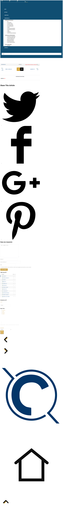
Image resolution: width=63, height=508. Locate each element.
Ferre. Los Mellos (8, 69)
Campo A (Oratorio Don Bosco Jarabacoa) (31, 64)
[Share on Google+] (21, 201)
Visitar (1, 301)
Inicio (3, 321)
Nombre (1, 259)
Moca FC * (4, 281)
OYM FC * (4, 279)
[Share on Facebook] (21, 163)
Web (1, 264)
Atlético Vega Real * (6, 294)
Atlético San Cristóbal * (6, 296)
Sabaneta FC (32, 69)
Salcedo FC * (5, 285)
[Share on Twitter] (21, 125)
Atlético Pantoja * (5, 287)
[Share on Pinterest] (21, 239)
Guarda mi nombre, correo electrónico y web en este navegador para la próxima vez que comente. (16, 267)
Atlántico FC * (5, 283)
